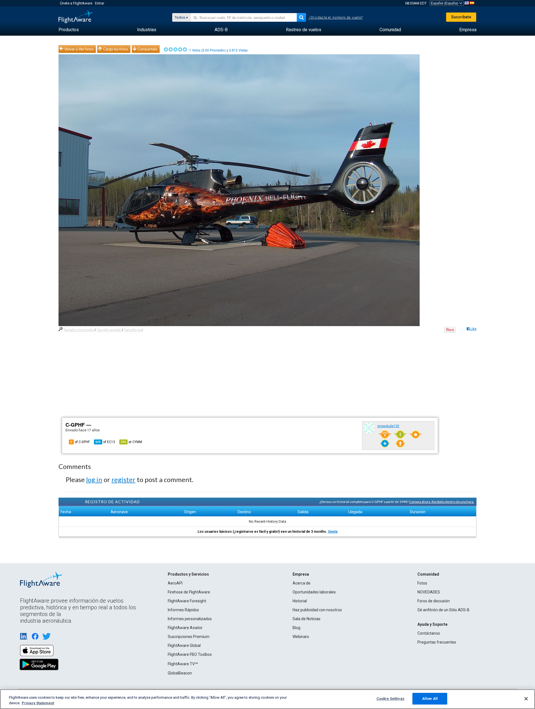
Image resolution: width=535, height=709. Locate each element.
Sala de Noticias (306, 619)
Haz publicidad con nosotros (317, 610)
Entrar (99, 3)
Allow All (430, 698)
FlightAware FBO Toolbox (190, 654)
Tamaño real (133, 330)
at (131, 442)
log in (94, 479)
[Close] (526, 699)
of (105, 442)
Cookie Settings (390, 698)
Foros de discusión (433, 601)
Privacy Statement (38, 703)
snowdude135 (388, 426)
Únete (333, 532)
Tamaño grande (109, 330)
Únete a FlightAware (76, 3)
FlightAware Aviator (185, 627)
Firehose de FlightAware (189, 592)
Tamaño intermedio (79, 330)
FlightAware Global (184, 645)
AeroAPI (175, 583)
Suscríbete (461, 17)
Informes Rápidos (183, 610)
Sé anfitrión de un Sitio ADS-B (443, 610)
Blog (296, 627)
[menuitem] (68, 30)
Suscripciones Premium (189, 636)
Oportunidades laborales (314, 592)
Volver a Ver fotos (79, 49)
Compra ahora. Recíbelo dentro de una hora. (441, 502)
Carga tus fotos (115, 49)
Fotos (422, 583)
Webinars (301, 636)
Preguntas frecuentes (436, 642)
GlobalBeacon (180, 673)
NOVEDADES (428, 592)
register (123, 479)
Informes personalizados (190, 619)
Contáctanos (428, 633)
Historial (300, 601)
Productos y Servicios (188, 574)
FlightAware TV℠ (183, 664)
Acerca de (301, 583)
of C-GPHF (80, 442)
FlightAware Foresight (187, 601)
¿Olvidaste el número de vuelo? (336, 17)
